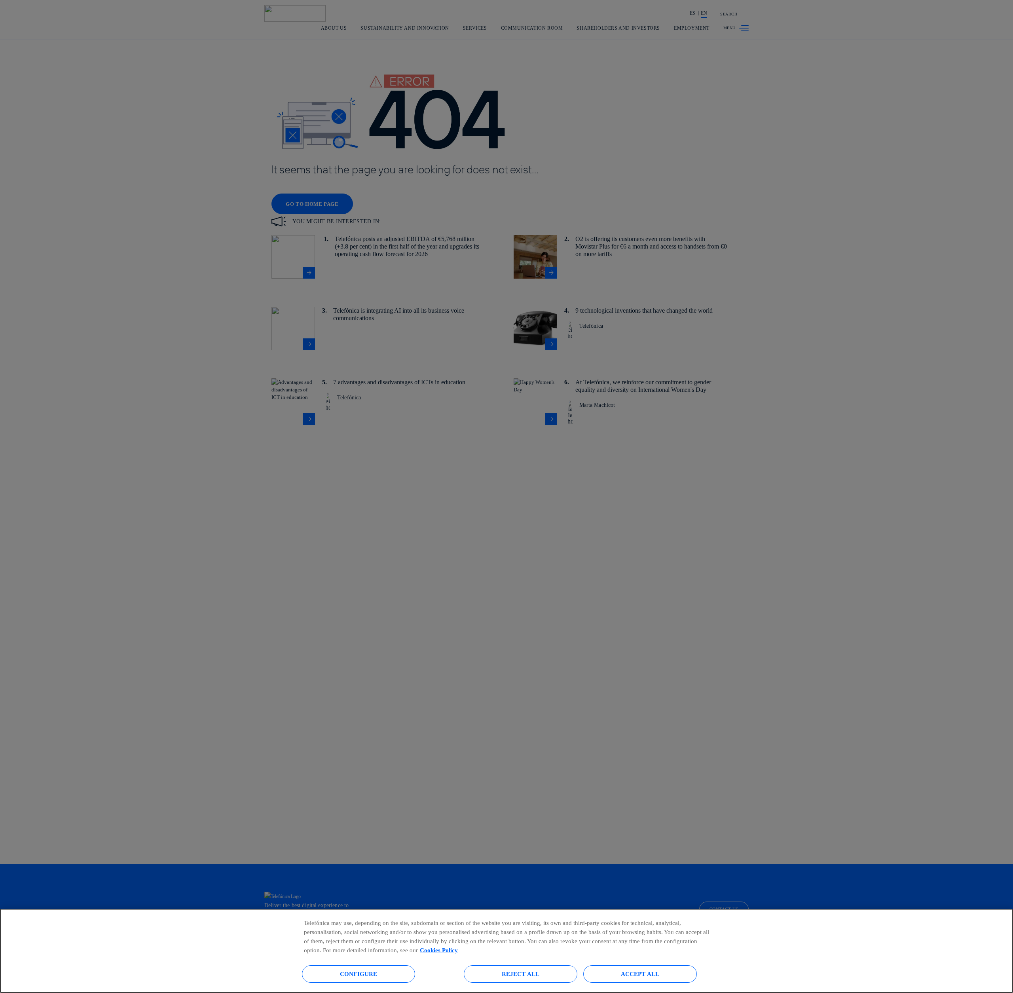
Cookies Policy (439, 950)
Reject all (521, 973)
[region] (506, 951)
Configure (358, 973)
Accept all (640, 973)
